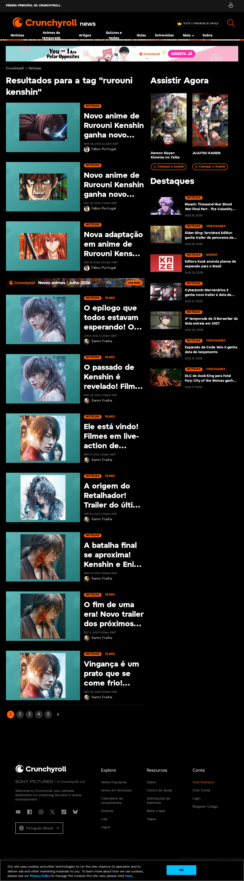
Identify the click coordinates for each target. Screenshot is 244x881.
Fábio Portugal (104, 149)
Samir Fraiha (102, 341)
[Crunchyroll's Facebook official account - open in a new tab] (29, 812)
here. (128, 876)
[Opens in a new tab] (122, 53)
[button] (39, 828)
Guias (141, 35)
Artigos (85, 35)
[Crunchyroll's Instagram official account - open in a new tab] (41, 812)
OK (181, 869)
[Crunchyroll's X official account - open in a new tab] (52, 812)
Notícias (17, 35)
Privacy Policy (40, 876)
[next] (227, 122)
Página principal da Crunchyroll (33, 5)
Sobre (208, 35)
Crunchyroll (15, 68)
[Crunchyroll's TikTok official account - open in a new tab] (64, 812)
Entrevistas (164, 35)
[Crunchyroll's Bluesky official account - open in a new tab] (75, 812)
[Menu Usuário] (231, 6)
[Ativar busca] (231, 23)
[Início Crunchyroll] (41, 772)
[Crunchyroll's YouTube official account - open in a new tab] (18, 812)
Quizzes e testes (114, 35)
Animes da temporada (51, 35)
